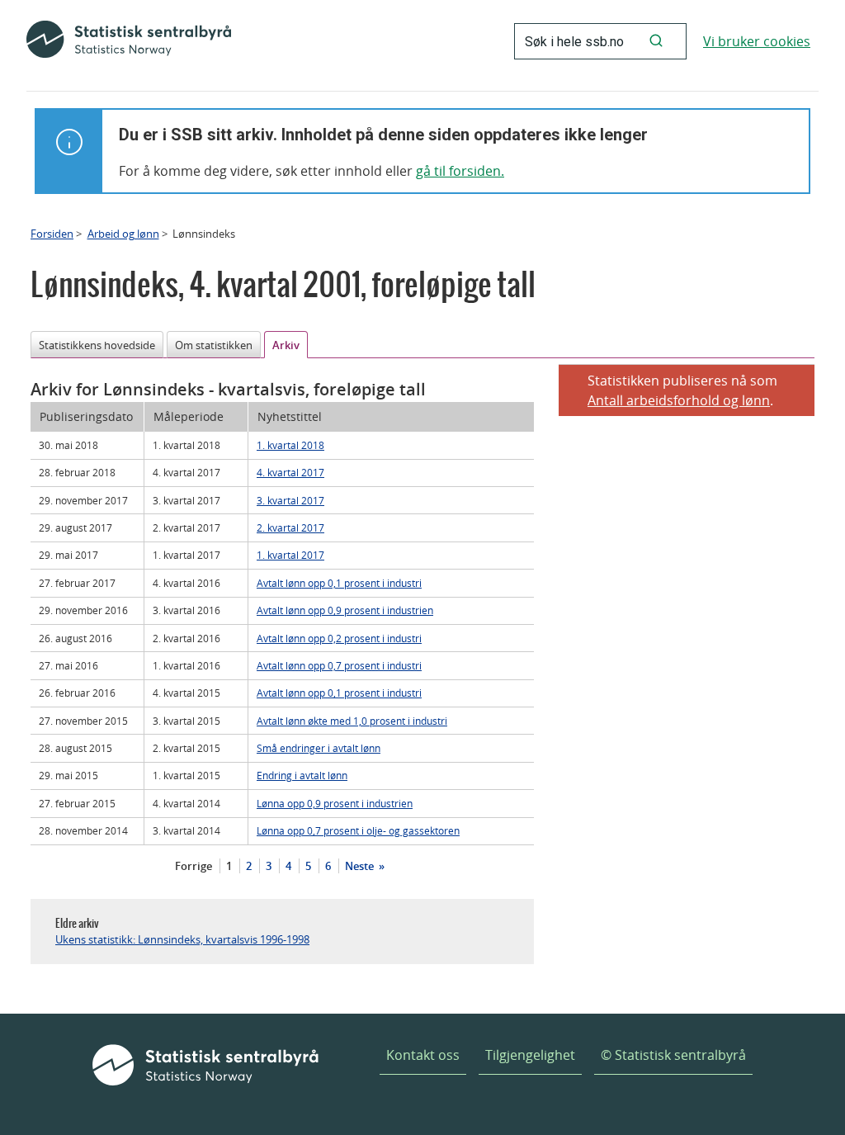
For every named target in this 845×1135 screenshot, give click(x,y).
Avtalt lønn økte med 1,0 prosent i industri (352, 720)
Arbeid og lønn (123, 233)
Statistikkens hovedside (97, 345)
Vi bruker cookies (756, 41)
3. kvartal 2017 (290, 500)
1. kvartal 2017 (290, 554)
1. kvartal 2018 (290, 445)
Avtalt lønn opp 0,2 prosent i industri (339, 638)
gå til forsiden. (460, 171)
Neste (360, 865)
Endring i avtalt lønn (302, 775)
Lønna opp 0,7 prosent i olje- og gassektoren (358, 830)
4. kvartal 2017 (290, 472)
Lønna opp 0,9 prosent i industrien (335, 803)
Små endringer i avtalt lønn (318, 747)
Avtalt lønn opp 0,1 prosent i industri (339, 582)
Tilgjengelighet (530, 1055)
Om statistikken (214, 345)
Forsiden (52, 233)
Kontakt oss (423, 1055)
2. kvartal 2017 (290, 527)
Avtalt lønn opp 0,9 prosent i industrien (345, 610)
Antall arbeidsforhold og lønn (679, 400)
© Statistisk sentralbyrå (673, 1055)
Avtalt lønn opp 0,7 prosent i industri (339, 665)
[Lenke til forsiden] (128, 41)
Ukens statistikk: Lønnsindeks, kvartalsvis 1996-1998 (182, 939)
